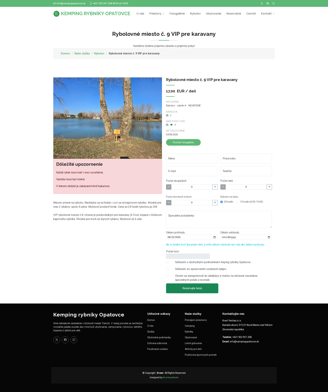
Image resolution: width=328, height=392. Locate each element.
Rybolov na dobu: (229, 196)
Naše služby (82, 53)
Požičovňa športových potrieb (201, 355)
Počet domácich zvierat (179, 196)
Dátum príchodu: (175, 232)
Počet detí (226, 180)
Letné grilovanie (193, 343)
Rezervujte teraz (192, 288)
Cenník (251, 14)
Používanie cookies (157, 349)
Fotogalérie (177, 14)
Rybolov (195, 14)
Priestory (155, 14)
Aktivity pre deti (193, 349)
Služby (150, 331)
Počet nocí (172, 251)
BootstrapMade (170, 377)
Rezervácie (233, 14)
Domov (65, 53)
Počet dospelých (176, 180)
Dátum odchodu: (230, 232)
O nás (140, 14)
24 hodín (228, 201)
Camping (190, 326)
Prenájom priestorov (196, 320)
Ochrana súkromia (157, 343)
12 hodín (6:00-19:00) (251, 201)
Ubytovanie (213, 14)
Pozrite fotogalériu (183, 142)
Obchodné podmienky (159, 337)
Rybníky (189, 331)
